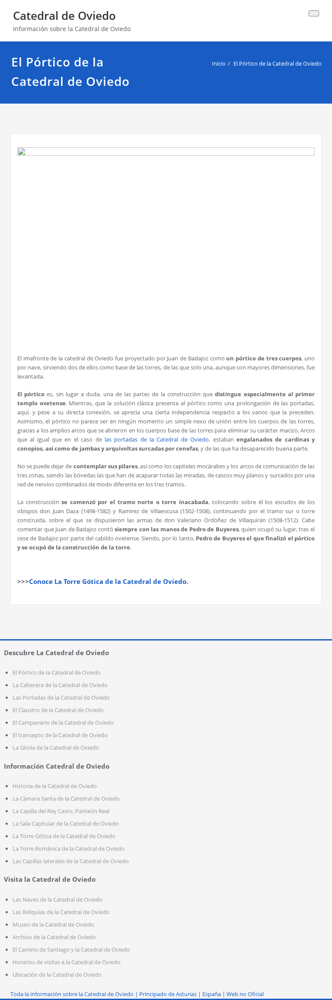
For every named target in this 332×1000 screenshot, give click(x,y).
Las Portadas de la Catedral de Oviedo (61, 697)
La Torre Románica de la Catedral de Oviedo (68, 848)
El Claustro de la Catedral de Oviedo (58, 710)
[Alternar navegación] (314, 13)
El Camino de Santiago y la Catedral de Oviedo (71, 949)
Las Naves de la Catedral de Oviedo (57, 899)
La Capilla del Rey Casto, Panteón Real (61, 811)
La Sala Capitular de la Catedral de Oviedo (66, 823)
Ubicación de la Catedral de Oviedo (57, 974)
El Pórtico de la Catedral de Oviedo (277, 63)
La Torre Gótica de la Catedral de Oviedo (64, 836)
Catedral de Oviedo (64, 15)
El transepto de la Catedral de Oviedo (60, 735)
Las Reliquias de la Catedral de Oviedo (61, 912)
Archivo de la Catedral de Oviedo (54, 937)
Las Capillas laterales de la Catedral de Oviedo (71, 861)
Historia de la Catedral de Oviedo (55, 786)
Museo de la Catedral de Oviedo (53, 924)
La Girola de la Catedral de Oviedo (56, 747)
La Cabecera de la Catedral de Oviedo (60, 685)
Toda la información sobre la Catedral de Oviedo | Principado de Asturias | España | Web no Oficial (137, 994)
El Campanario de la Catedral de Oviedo (63, 722)
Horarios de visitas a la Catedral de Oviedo (67, 962)
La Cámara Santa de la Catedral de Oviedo (66, 798)
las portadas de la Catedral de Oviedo (157, 439)
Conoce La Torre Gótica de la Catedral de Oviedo (107, 581)
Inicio (219, 63)
